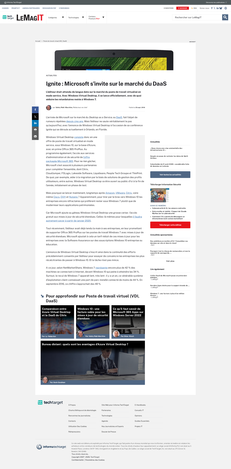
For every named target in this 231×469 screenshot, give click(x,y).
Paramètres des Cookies (95, 460)
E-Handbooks (140, 405)
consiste (78, 137)
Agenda (105, 421)
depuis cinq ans (74, 121)
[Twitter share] (35, 116)
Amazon (110, 192)
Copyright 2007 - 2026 (81, 457)
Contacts (72, 421)
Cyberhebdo (64, 8)
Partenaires (106, 410)
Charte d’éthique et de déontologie (82, 410)
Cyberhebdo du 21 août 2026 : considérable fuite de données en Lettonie (169, 165)
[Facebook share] (35, 110)
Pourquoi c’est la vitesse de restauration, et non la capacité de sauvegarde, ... (170, 252)
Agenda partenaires (31, 8)
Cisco (56, 196)
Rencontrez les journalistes (79, 416)
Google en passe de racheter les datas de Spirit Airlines (169, 157)
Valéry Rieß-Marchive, (64, 107)
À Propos (72, 405)
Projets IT (15, 8)
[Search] (225, 17)
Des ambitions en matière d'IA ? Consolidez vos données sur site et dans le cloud (169, 242)
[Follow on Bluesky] (221, 8)
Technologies (107, 416)
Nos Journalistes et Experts (113, 426)
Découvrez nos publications (215, 2)
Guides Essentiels (142, 421)
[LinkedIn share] (35, 123)
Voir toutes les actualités (170, 175)
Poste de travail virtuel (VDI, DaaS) (55, 41)
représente (101, 267)
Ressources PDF (49, 8)
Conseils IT (139, 410)
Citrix (129, 192)
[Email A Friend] (35, 136)
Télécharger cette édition (170, 225)
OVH (63, 196)
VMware (120, 192)
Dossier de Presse (109, 432)
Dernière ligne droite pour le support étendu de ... (169, 285)
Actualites (51, 76)
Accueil (37, 41)
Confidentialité (78, 460)
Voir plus (170, 261)
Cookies (5, 8)
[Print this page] (35, 130)
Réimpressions (74, 432)
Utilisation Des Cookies (77, 426)
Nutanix (73, 196)
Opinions (138, 416)
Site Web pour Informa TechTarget (115, 405)
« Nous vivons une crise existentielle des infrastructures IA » (166, 149)
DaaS (119, 117)
